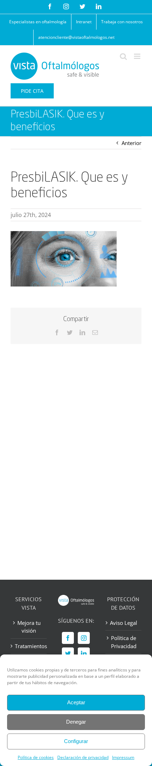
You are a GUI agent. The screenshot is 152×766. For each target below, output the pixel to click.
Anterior (131, 142)
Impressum (123, 757)
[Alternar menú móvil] (137, 56)
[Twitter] (68, 653)
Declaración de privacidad (83, 757)
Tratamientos (29, 646)
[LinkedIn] (84, 653)
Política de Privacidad (123, 642)
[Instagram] (84, 638)
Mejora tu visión (29, 626)
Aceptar (76, 702)
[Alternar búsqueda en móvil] (123, 56)
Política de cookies (36, 757)
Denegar (76, 722)
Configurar (76, 741)
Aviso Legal (123, 622)
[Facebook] (68, 638)
